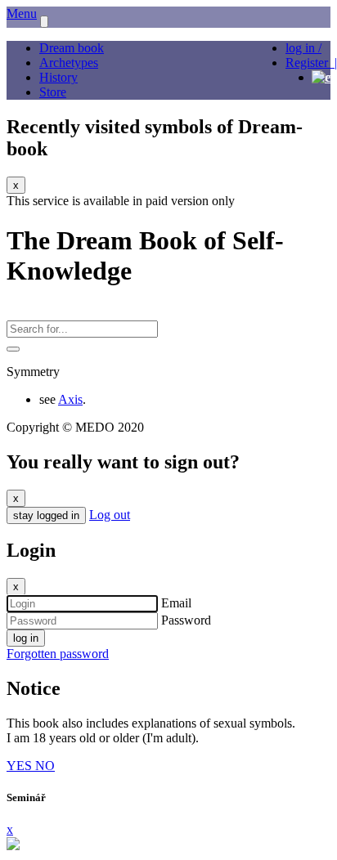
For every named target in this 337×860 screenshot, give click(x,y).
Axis (70, 399)
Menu (22, 13)
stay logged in (46, 515)
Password (186, 620)
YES (21, 766)
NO (45, 766)
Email (176, 603)
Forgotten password (58, 654)
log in (25, 638)
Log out (109, 515)
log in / (303, 48)
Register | (311, 62)
